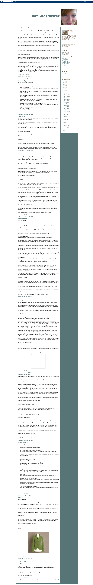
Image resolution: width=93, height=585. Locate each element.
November (66, 96)
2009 (64, 88)
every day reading (65, 63)
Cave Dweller (21, 116)
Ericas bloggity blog (65, 68)
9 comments (30, 437)
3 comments (30, 111)
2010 (64, 87)
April (65, 122)
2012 (64, 84)
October (65, 97)
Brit (43, 191)
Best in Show (21, 301)
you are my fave (65, 59)
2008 (64, 90)
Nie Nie (63, 67)
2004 (64, 130)
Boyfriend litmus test (24, 374)
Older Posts (57, 579)
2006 (64, 93)
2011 (64, 85)
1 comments (30, 370)
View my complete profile (66, 48)
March (65, 124)
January (65, 127)
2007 (64, 91)
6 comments (30, 296)
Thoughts (63, 76)
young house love (65, 61)
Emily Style (64, 60)
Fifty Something (65, 75)
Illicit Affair (21, 497)
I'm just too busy (22, 29)
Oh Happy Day (64, 58)
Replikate (63, 66)
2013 (64, 82)
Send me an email (65, 52)
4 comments (30, 150)
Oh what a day (22, 81)
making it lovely (65, 65)
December (66, 94)
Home (38, 579)
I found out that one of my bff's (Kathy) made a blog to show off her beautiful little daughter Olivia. (38, 97)
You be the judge (23, 442)
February (66, 125)
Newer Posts (20, 579)
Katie (71, 30)
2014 (64, 81)
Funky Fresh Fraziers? (66, 74)
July (65, 117)
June (65, 119)
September (66, 99)
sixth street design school (66, 62)
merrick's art (64, 64)
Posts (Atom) (25, 582)
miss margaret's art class (66, 73)
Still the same (22, 155)
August (65, 116)
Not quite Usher (22, 218)
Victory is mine (22, 561)
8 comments (30, 76)
